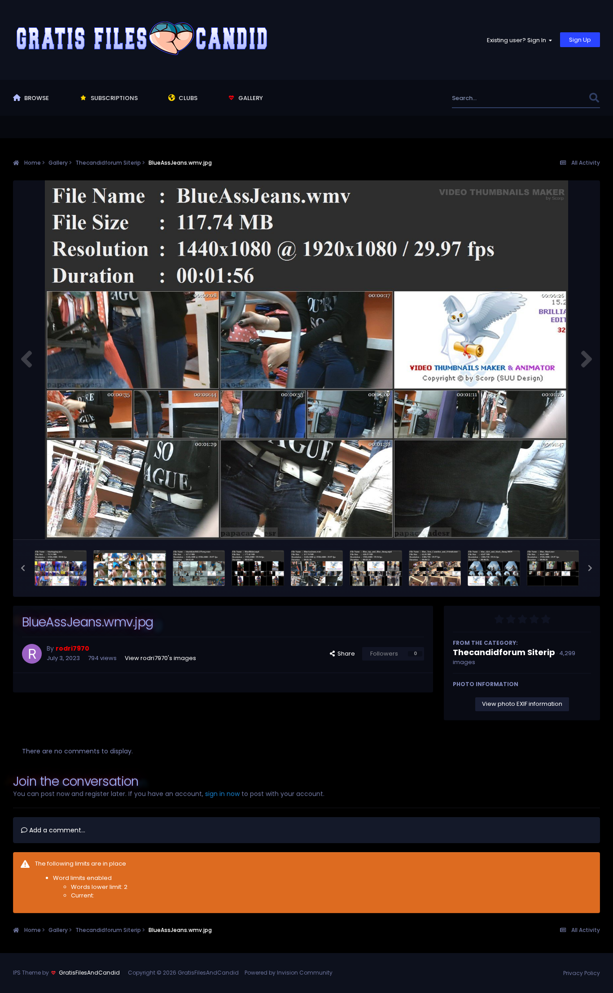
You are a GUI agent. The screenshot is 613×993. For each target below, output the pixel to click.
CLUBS (187, 98)
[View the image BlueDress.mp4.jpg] (129, 568)
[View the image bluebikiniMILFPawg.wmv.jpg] (199, 568)
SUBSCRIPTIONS (113, 98)
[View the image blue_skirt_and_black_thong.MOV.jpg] (494, 568)
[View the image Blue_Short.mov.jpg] (553, 568)
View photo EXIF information (522, 704)
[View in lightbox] (306, 359)
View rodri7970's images (160, 658)
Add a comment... (56, 830)
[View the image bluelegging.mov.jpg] (61, 568)
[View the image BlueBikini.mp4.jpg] (258, 568)
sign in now (222, 793)
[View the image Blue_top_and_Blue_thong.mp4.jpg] (376, 568)
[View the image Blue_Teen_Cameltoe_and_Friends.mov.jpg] (435, 568)
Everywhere (561, 98)
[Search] (594, 98)
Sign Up (580, 39)
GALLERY (250, 98)
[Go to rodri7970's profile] (32, 654)
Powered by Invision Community (289, 972)
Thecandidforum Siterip (504, 652)
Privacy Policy (581, 973)
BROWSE (36, 98)
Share (345, 653)
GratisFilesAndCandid (89, 972)
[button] (23, 568)
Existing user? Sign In (518, 40)
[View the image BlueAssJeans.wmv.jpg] (317, 568)
